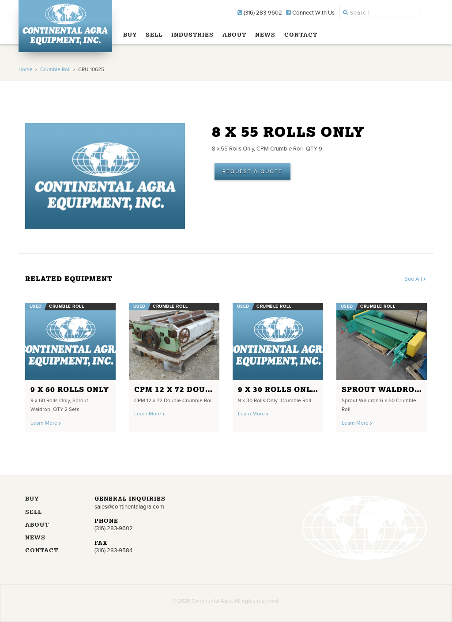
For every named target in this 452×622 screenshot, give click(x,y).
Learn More (44, 423)
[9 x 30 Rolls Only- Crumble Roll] (278, 341)
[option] (70, 364)
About (234, 34)
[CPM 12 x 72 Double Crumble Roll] (174, 341)
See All (413, 279)
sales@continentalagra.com (129, 506)
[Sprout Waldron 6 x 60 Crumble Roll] (381, 341)
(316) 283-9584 (113, 550)
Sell (154, 34)
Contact (300, 34)
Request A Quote (252, 171)
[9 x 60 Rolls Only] (70, 341)
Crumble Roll (55, 69)
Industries (192, 34)
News (265, 34)
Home (26, 69)
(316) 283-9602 (262, 12)
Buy (130, 34)
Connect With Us (313, 12)
